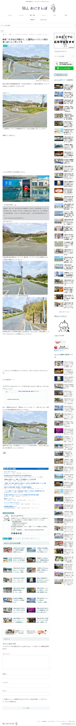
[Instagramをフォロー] (19, 533)
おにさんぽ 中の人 (17, 516)
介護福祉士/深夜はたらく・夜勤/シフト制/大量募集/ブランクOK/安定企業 (20, 479)
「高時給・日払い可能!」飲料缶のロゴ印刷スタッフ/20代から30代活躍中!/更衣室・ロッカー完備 (25, 483)
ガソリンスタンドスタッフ (10, 471)
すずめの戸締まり (17, 538)
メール (5, 682)
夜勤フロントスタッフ (9, 498)
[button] (74, 25)
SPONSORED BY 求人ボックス (43, 468)
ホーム (38, 721)
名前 (5, 674)
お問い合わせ (71, 721)
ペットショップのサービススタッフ (11, 502)
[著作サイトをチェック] (12, 533)
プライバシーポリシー (61, 721)
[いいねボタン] (4, 453)
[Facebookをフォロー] (16, 533)
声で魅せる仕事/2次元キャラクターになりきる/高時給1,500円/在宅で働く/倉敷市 (21, 494)
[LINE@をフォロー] (21, 533)
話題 (10, 538)
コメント (6, 654)
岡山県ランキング (59, 350)
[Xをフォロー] (14, 533)
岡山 (29, 538)
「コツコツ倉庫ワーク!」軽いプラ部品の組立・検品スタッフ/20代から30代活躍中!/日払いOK (24, 491)
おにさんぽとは (51, 721)
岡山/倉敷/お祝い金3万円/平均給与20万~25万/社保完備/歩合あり (18, 475)
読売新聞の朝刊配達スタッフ (10, 506)
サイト (5, 691)
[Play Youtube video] (26, 188)
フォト (5, 538)
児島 (25, 538)
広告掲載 (44, 721)
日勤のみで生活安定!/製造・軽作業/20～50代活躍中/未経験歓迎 (17, 487)
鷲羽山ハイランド (35, 538)
